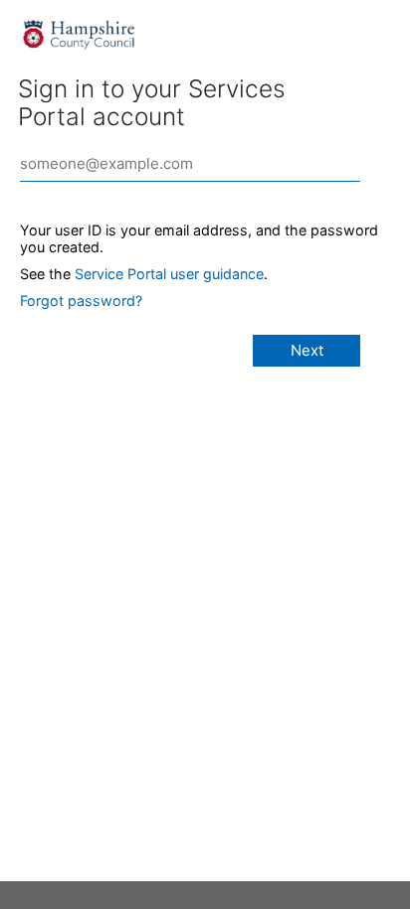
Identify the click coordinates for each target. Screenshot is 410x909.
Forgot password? (81, 300)
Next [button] (307, 350)
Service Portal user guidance (169, 273)
